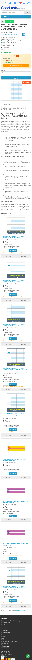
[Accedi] (10, 3)
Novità (3, 638)
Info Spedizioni (5, 622)
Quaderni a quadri (20, 610)
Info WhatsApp (9, 21)
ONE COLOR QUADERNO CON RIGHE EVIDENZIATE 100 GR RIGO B (13, 280)
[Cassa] (28, 3)
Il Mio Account (5, 651)
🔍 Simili (23, 606)
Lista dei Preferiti (6, 655)
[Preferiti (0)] (24, 3)
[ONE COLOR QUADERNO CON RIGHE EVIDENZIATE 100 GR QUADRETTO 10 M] (16, 91)
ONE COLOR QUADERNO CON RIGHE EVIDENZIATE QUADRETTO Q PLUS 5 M (14, 586)
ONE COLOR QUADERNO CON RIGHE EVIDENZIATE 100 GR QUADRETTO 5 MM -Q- (15, 415)
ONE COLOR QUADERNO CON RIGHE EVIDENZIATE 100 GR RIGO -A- (13, 236)
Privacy (3, 624)
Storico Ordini (5, 653)
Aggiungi (16, 78)
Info (9, 606)
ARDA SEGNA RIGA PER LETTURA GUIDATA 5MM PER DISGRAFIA (15, 459)
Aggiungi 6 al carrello (16, 65)
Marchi (3, 636)
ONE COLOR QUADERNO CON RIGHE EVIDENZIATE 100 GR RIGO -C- (13, 324)
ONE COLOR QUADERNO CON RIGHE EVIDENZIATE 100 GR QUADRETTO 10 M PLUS (15, 369)
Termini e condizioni (7, 626)
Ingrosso (4, 645)
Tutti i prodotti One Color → (10, 35)
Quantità (3, 70)
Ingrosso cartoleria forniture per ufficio (13, 621)
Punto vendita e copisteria (9, 641)
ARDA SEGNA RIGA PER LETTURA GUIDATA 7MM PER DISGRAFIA (15, 502)
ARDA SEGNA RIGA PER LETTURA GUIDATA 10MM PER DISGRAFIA (15, 544)
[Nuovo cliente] (15, 3)
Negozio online (6, 643)
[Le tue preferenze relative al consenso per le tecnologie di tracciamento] (2, 657)
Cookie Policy (6, 646)
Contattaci (4, 630)
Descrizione (6, 104)
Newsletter (4, 656)
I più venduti (5, 640)
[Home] (5, 3)
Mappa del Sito (5, 632)
